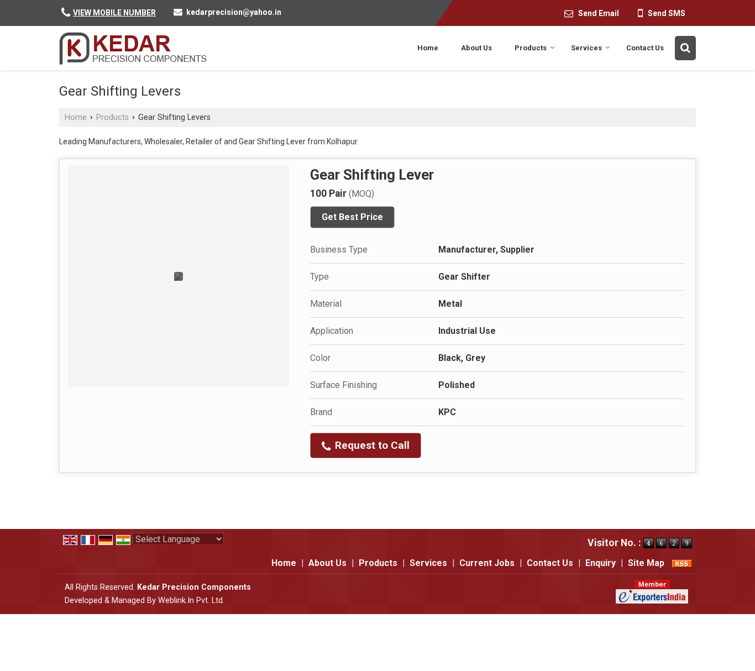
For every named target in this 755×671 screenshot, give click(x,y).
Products (531, 48)
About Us (476, 48)
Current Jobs (487, 563)
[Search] (685, 48)
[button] (114, 12)
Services (586, 48)
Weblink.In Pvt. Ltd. (191, 600)
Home (427, 48)
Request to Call (371, 445)
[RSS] (682, 563)
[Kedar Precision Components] (133, 48)
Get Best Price (352, 217)
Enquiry (600, 563)
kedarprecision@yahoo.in (233, 12)
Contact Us (645, 48)
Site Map (646, 563)
